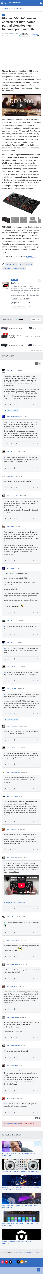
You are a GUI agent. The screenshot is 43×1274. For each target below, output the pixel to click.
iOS (21, 264)
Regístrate (7, 1124)
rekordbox (6, 268)
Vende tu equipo (28, 1252)
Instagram (14, 298)
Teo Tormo (14, 33)
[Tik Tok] (10, 1262)
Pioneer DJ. (30, 256)
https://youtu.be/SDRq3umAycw (15, 902)
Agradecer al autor (19, 307)
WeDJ (15, 264)
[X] (18, 1262)
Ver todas (36, 319)
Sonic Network (18, 1252)
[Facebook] (14, 1262)
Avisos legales (11, 1255)
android (8, 264)
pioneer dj (28, 264)
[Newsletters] (25, 1262)
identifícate (16, 1124)
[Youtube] (6, 1262)
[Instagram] (2, 1262)
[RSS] (22, 1262)
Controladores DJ (19, 268)
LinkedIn (26, 298)
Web (21, 298)
